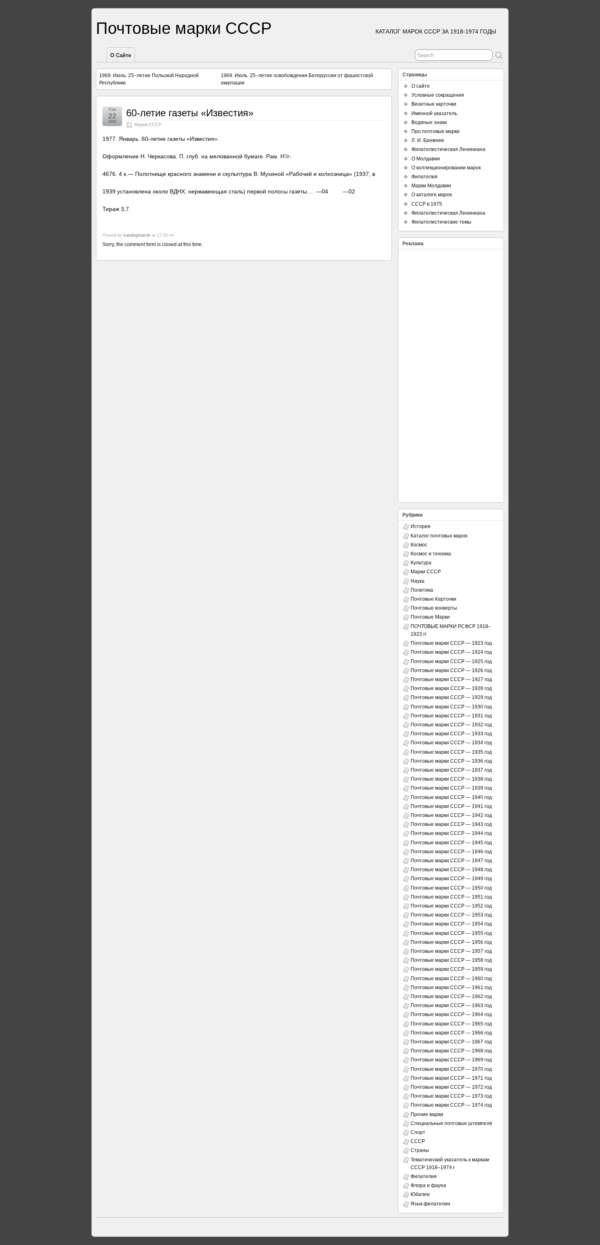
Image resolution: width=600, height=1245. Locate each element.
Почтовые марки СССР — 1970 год (451, 1069)
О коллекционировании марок (446, 168)
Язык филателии (430, 1204)
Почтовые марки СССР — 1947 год (451, 860)
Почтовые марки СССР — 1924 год (451, 652)
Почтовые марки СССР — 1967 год (451, 1042)
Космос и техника (431, 554)
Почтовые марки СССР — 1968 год (451, 1051)
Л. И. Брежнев (427, 140)
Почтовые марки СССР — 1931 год (451, 716)
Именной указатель (434, 113)
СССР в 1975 (426, 204)
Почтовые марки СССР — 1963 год (451, 1005)
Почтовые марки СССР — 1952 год (451, 906)
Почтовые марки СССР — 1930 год (451, 707)
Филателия (424, 177)
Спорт (418, 1132)
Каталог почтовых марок (439, 536)
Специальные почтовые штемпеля (451, 1123)
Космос (419, 545)
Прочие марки (427, 1114)
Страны (420, 1150)
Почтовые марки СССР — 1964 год (451, 1014)
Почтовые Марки (430, 617)
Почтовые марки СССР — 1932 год (451, 725)
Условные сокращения (437, 95)
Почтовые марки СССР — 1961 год (451, 987)
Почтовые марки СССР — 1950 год (451, 888)
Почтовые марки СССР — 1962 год (451, 996)
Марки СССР (147, 124)
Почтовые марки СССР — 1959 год (451, 969)
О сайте (120, 55)
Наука (417, 581)
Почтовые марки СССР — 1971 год (451, 1078)
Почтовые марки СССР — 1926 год (451, 670)
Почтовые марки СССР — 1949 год (451, 878)
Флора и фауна (428, 1185)
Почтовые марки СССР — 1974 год (451, 1105)
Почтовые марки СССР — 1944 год (451, 833)
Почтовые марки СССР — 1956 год (451, 942)
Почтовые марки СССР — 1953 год (451, 915)
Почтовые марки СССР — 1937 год (451, 770)
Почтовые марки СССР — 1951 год (451, 897)
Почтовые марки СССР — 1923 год (451, 643)
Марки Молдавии (431, 186)
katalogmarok (137, 235)
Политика (422, 590)
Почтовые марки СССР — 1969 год (451, 1060)
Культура (421, 563)
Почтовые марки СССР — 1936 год (451, 761)
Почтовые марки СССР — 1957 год (451, 951)
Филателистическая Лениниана (448, 149)
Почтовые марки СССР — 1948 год (451, 869)
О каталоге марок (431, 195)
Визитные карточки (433, 104)
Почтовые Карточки (433, 599)
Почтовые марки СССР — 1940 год (451, 797)
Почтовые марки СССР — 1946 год (451, 851)
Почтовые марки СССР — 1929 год (451, 697)
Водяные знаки (429, 122)
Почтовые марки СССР (184, 28)
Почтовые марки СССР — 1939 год (451, 788)
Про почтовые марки (435, 131)
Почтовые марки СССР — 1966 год (451, 1033)
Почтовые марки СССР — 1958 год (451, 960)
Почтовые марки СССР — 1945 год (451, 843)
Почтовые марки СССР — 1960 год (451, 978)
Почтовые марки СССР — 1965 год (451, 1024)
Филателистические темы (441, 222)
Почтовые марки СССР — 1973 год (451, 1096)
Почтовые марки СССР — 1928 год (451, 688)
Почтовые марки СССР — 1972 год (451, 1087)
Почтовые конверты (434, 608)
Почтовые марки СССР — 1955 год (451, 933)
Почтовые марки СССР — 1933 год (451, 734)
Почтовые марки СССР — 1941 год (451, 806)
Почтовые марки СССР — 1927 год (451, 679)
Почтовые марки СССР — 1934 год (451, 743)
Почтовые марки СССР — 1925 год (451, 661)
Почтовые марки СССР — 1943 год (451, 824)
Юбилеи (420, 1194)
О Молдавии (425, 159)
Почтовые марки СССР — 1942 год (451, 815)
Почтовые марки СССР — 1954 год (451, 924)
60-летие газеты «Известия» (189, 112)
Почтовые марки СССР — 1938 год (451, 779)
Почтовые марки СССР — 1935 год (451, 752)
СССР (418, 1141)
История (421, 526)
